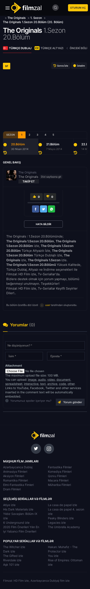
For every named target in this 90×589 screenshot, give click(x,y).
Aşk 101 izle (11, 564)
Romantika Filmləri (15, 480)
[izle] (3, 18)
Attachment (13, 365)
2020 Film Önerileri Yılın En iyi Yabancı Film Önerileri (21, 529)
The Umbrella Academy (64, 527)
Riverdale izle (12, 560)
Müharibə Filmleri (59, 485)
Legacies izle (57, 522)
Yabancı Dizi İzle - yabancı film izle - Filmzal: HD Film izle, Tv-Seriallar (26, 8)
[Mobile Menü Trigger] (7, 8)
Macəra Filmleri (58, 480)
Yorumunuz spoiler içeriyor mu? (11, 400)
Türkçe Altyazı (52, 48)
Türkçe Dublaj (20, 48)
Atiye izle (9, 505)
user (48, 305)
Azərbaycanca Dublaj (17, 467)
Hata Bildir (43, 224)
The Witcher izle (14, 547)
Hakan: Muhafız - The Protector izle (62, 549)
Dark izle (9, 551)
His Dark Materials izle (18, 509)
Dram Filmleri (12, 489)
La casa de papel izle (62, 505)
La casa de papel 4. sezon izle (66, 512)
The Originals (22, 30)
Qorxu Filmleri (57, 476)
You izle (53, 556)
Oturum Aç (78, 7)
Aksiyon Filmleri (13, 476)
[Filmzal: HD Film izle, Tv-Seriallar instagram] (49, 449)
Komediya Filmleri (60, 471)
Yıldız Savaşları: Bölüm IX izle (20, 516)
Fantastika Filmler (60, 467)
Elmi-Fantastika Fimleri (18, 485)
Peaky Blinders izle (61, 518)
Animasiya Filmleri (15, 471)
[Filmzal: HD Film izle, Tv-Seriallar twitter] (36, 449)
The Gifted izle (13, 556)
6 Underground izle (16, 522)
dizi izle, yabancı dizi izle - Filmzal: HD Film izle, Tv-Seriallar (43, 435)
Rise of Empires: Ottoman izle (65, 562)
